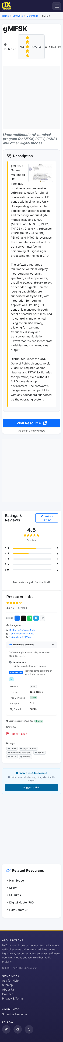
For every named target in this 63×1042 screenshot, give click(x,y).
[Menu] (56, 6)
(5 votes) (36, 46)
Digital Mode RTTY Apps (21, 637)
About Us (8, 989)
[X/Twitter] (23, 618)
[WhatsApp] (29, 618)
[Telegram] (36, 618)
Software (17, 15)
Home (5, 15)
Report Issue (18, 733)
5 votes (22, 607)
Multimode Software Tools (22, 630)
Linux (13, 748)
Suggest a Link (31, 787)
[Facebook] (17, 618)
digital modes (29, 748)
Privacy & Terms (12, 998)
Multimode (32, 15)
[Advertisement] (31, 97)
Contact (7, 994)
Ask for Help (10, 980)
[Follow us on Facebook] (17, 1029)
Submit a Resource (14, 1014)
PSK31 (40, 752)
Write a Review (48, 518)
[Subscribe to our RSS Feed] (29, 1029)
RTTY (13, 756)
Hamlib (26, 756)
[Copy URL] (42, 618)
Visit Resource (29, 423)
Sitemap (7, 985)
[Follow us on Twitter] (6, 1029)
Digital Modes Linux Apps (21, 633)
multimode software (20, 752)
